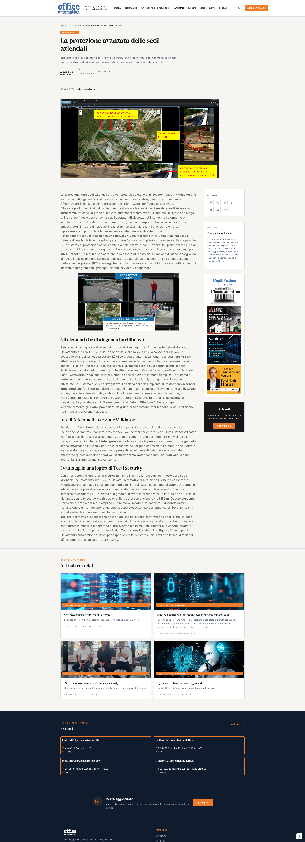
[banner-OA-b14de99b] (224, 336)
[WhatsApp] (231, 202)
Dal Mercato (69, 32)
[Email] (217, 209)
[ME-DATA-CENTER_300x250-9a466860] (224, 306)
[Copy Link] (224, 209)
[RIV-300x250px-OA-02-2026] (224, 278)
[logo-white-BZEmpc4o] (70, 830)
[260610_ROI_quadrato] (224, 366)
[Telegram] (210, 209)
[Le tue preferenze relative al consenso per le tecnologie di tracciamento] (299, 836)
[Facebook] (210, 202)
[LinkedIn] (224, 202)
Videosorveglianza (86, 89)
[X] (217, 202)
